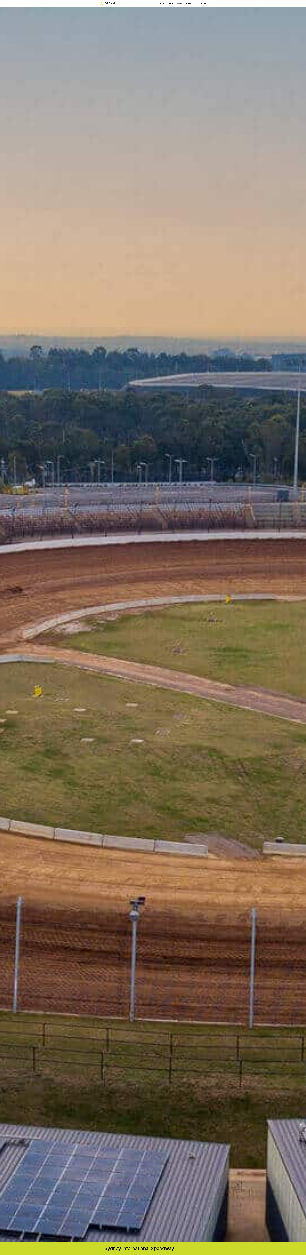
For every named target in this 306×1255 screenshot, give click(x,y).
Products (188, 3)
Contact (203, 3)
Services (180, 3)
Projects (171, 3)
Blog (195, 3)
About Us (163, 3)
